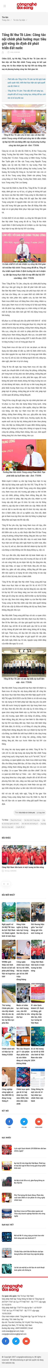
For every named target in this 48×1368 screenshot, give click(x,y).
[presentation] (4, 883)
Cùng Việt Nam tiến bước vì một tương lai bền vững (23, 867)
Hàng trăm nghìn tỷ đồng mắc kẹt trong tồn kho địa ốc (22, 928)
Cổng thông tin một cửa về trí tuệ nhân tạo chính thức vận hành (37, 1095)
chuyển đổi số (20, 827)
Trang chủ (5, 20)
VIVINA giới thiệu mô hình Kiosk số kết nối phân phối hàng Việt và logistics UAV (8, 969)
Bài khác (6, 837)
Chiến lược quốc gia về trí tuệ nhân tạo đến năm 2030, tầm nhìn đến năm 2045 (23, 1096)
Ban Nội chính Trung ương (31, 820)
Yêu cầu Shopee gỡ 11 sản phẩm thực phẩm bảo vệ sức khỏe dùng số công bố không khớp (23, 1056)
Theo (30, 812)
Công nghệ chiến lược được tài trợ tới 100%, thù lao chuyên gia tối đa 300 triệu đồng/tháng (23, 971)
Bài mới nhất (8, 895)
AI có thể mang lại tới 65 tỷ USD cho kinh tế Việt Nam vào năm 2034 (37, 1055)
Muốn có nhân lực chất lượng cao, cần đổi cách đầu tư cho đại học (23, 1011)
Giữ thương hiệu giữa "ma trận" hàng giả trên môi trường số (37, 928)
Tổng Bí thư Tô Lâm (16, 820)
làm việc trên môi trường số (30, 824)
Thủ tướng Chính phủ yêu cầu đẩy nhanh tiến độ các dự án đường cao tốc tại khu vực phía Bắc (8, 1014)
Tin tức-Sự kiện (19, 20)
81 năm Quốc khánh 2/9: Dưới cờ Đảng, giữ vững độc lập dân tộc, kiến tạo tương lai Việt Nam (37, 1014)
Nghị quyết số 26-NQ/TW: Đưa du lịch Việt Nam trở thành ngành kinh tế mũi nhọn (8, 930)
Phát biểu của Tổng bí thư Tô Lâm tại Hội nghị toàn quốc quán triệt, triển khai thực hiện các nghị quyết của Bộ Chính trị (27, 82)
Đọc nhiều (6, 1138)
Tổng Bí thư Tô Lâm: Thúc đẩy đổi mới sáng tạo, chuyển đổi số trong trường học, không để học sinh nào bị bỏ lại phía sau (27, 94)
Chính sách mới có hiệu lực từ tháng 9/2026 (8, 1052)
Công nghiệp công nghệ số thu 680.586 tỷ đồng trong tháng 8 (8, 1095)
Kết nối (5, 1111)
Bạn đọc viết (8, 1225)
